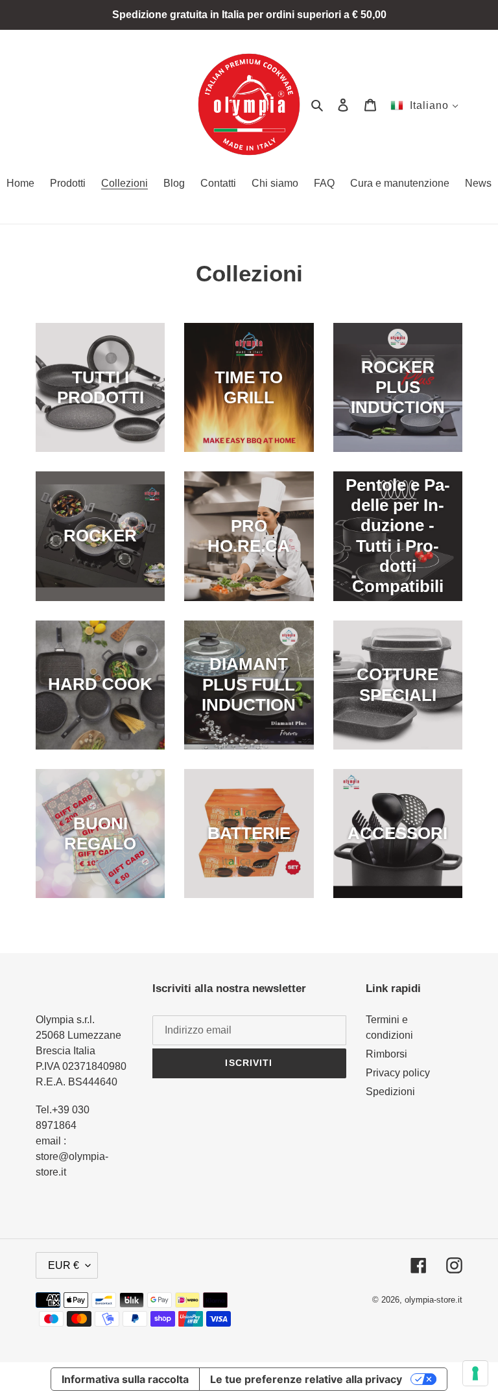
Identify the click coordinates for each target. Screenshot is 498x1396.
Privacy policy (398, 1072)
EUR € (63, 1265)
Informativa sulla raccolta (125, 1379)
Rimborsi (386, 1053)
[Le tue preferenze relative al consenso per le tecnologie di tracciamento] (475, 1373)
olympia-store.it (433, 1300)
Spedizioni (390, 1091)
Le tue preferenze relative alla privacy (306, 1379)
